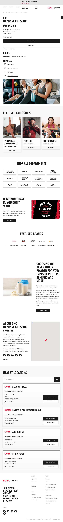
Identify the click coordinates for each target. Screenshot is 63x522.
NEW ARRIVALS (53, 185)
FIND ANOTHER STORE (9, 49)
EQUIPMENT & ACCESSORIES (24, 185)
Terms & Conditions (55, 519)
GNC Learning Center (36, 497)
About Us (48, 479)
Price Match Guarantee (50, 487)
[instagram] (8, 355)
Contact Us (34, 489)
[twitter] (16, 355)
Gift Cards (48, 503)
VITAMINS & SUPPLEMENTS (10, 171)
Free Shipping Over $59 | (29, 2)
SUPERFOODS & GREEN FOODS (24, 178)
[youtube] (20, 355)
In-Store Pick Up (12, 68)
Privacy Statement (46, 519)
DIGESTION (10, 178)
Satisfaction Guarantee (50, 490)
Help (32, 492)
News (47, 481)
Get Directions (19, 40)
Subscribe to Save (13, 76)
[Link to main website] (54, 8)
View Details (50, 401)
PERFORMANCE (39, 171)
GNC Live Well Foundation (51, 501)
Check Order (34, 481)
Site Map (33, 494)
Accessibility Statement (51, 484)
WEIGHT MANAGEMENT (39, 179)
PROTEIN (24, 171)
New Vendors (48, 495)
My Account (34, 479)
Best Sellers (11, 64)
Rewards (10, 72)
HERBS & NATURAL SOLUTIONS (53, 171)
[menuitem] (4, 7)
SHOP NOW (31, 45)
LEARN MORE (43, 310)
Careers (47, 492)
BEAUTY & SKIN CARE (53, 179)
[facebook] (4, 355)
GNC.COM (5, 359)
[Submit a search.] (57, 379)
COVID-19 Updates (36, 500)
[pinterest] (12, 355)
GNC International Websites (51, 498)
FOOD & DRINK (10, 185)
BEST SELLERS (38, 185)
